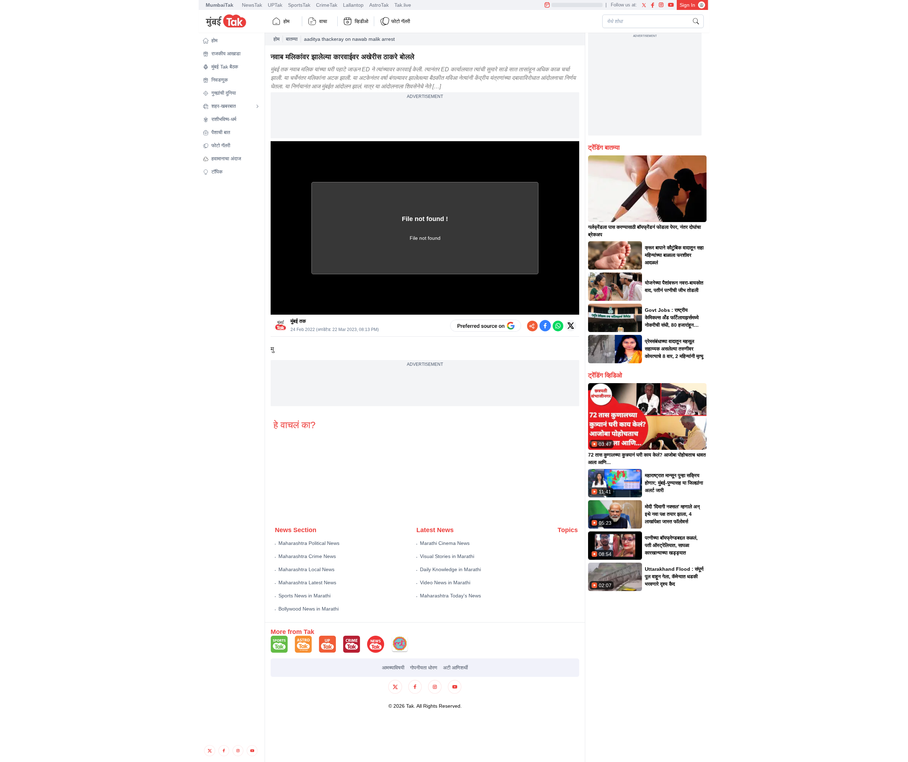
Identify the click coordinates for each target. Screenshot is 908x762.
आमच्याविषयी (393, 667)
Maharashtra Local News (306, 569)
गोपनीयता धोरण (423, 667)
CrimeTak (326, 5)
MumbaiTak (219, 5)
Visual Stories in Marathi (447, 556)
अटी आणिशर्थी (455, 667)
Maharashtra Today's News (450, 595)
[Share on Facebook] (545, 325)
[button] (231, 40)
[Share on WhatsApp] (558, 325)
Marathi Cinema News (445, 543)
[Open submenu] (257, 106)
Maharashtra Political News (308, 543)
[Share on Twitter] (570, 325)
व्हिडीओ (361, 21)
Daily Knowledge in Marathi (450, 569)
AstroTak (379, 5)
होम (286, 21)
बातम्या (292, 39)
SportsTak (299, 5)
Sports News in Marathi (304, 595)
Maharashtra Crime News (307, 556)
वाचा (323, 21)
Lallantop (353, 5)
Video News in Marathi (445, 582)
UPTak (275, 5)
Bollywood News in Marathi (308, 609)
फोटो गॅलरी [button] (400, 21)
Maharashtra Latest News (307, 582)
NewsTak (252, 5)
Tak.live (402, 5)
